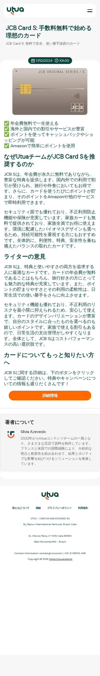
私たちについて (20, 507)
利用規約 (83, 507)
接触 (38, 507)
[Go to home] (15, 11)
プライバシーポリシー (59, 507)
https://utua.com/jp (60, 559)
